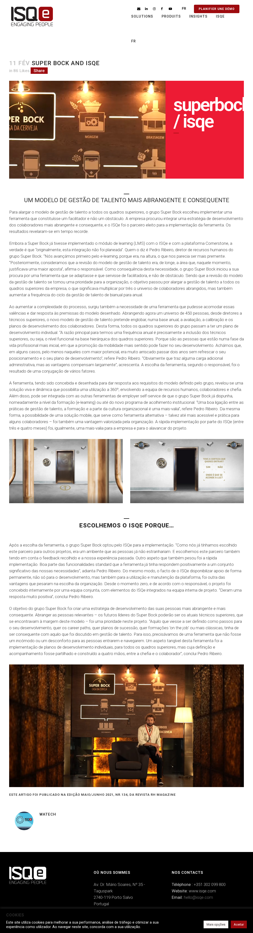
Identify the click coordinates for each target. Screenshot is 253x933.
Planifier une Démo (217, 9)
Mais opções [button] (216, 924)
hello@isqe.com (198, 897)
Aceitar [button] (239, 924)
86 (21, 70)
